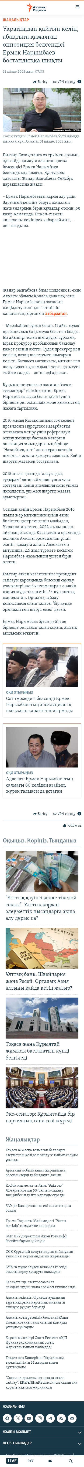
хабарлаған (56, 314)
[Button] (40, 82)
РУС (31, 1461)
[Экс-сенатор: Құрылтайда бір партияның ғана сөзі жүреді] (42, 1087)
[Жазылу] (72, 1418)
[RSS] (61, 1418)
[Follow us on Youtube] (28, 1418)
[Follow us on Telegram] (50, 1418)
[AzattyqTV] (50, 1461)
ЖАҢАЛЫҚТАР (16, 20)
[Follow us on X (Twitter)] (18, 1418)
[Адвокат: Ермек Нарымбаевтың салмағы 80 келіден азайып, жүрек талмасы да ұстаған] (42, 747)
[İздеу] (71, 1461)
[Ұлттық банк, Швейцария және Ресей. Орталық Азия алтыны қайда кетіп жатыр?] (42, 948)
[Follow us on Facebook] (7, 1418)
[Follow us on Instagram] (39, 1418)
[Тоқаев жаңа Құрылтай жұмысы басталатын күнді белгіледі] (42, 1018)
